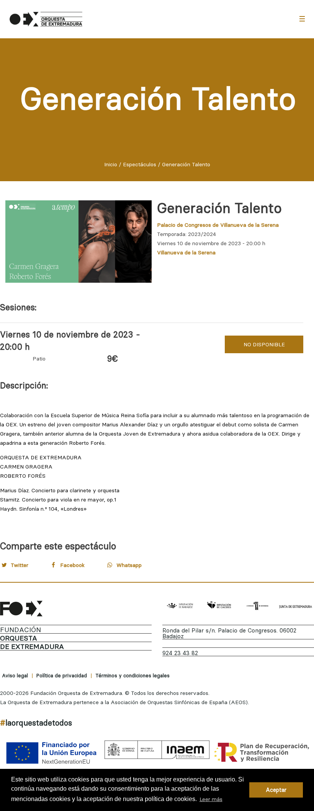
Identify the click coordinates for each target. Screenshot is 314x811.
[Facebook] (252, 724)
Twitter (19, 565)
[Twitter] (270, 724)
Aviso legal (15, 675)
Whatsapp (129, 565)
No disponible (264, 344)
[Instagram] (289, 724)
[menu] (302, 18)
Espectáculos (139, 164)
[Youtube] (307, 724)
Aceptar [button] (276, 789)
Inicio (110, 164)
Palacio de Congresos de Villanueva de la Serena (218, 224)
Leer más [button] (211, 799)
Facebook (72, 565)
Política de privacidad (61, 675)
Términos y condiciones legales (132, 675)
